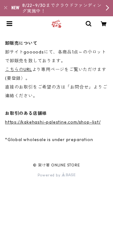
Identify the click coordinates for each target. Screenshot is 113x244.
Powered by (50, 175)
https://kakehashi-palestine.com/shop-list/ (53, 122)
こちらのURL (18, 69)
